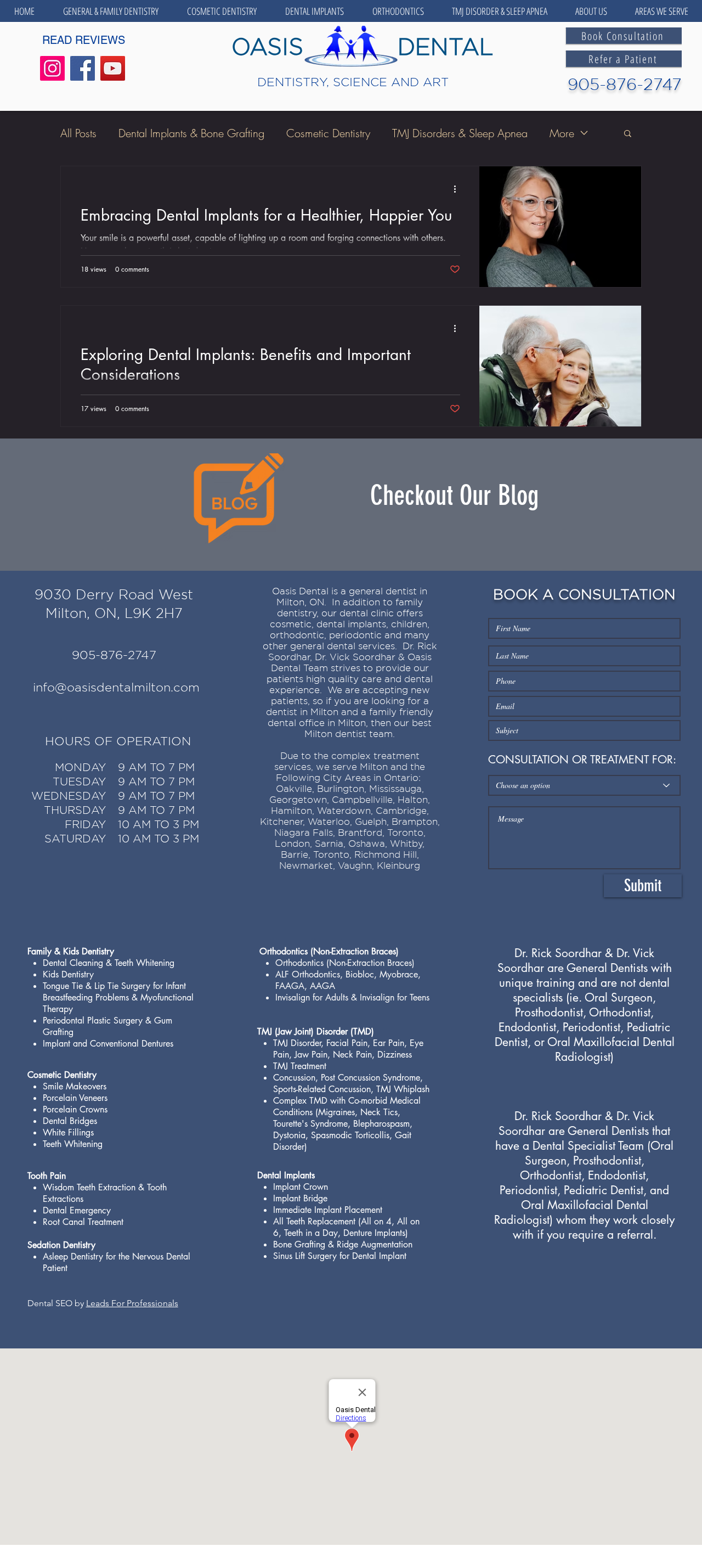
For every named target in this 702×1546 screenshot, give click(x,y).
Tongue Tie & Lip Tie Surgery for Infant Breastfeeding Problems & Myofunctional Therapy (118, 997)
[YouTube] (112, 68)
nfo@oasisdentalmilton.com (118, 687)
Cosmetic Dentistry (328, 133)
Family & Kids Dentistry (70, 951)
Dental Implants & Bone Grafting (191, 133)
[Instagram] (52, 68)
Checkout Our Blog (454, 495)
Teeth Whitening (144, 963)
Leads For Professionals (132, 1303)
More (562, 133)
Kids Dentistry (68, 974)
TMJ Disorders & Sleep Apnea (460, 133)
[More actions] (458, 188)
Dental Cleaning (73, 963)
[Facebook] (82, 68)
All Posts (78, 133)
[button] (111, 11)
